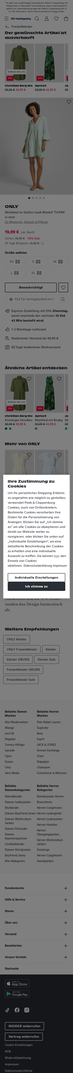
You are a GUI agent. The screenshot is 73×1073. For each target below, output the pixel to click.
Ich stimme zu (36, 586)
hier (57, 556)
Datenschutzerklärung (38, 565)
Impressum (60, 565)
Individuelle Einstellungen (36, 577)
